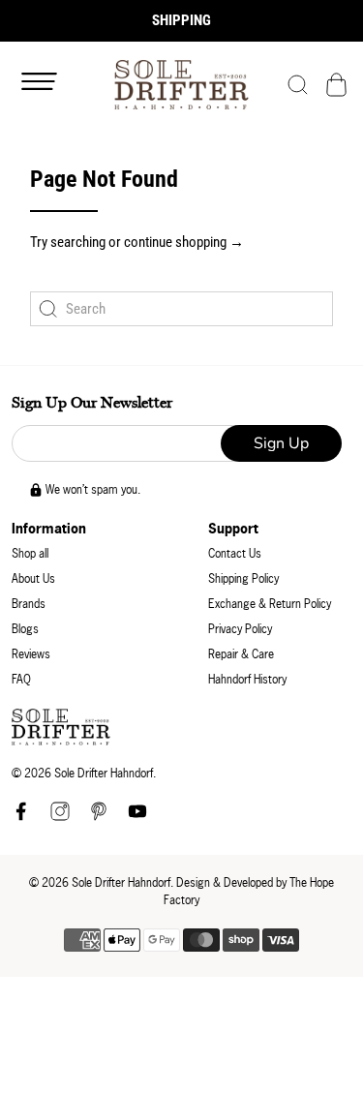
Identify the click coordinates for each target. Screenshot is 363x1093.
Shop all (30, 553)
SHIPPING (181, 20)
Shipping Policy (243, 578)
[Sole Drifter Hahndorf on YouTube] (137, 816)
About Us (33, 578)
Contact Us (234, 553)
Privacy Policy (240, 629)
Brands (28, 603)
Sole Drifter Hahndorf (121, 882)
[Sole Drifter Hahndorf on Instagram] (60, 816)
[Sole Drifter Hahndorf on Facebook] (21, 816)
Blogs (25, 629)
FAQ (21, 679)
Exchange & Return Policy (269, 603)
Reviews (31, 654)
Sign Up (281, 443)
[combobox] (181, 308)
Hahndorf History (247, 679)
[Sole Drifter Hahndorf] (182, 84)
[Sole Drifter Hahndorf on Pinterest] (98, 816)
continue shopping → (184, 242)
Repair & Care (241, 654)
